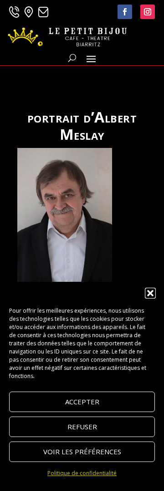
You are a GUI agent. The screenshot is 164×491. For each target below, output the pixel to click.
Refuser (82, 426)
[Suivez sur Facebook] (125, 12)
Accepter (82, 401)
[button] (150, 293)
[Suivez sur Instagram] (147, 12)
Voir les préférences (82, 451)
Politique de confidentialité (82, 473)
